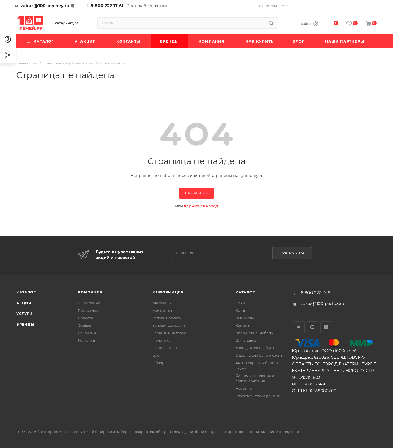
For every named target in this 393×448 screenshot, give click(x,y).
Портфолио (88, 310)
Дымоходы (245, 318)
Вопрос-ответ (165, 348)
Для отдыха (246, 340)
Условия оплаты (167, 318)
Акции (24, 303)
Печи (240, 303)
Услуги (24, 313)
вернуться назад (201, 205)
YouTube (312, 327)
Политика (162, 340)
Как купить (162, 310)
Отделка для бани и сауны (259, 355)
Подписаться (293, 252)
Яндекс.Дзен (326, 327)
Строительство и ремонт (257, 396)
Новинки (244, 388)
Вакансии (87, 333)
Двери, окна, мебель (254, 333)
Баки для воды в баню (255, 348)
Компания (90, 292)
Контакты (86, 340)
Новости (85, 318)
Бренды (25, 324)
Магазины (162, 303)
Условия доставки (169, 325)
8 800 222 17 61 (106, 5)
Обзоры (160, 363)
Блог (157, 355)
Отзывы (85, 325)
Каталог (26, 292)
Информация (168, 292)
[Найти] (271, 23)
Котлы (241, 310)
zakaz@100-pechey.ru (45, 5)
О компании (89, 303)
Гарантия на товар (169, 333)
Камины (243, 325)
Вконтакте (299, 327)
